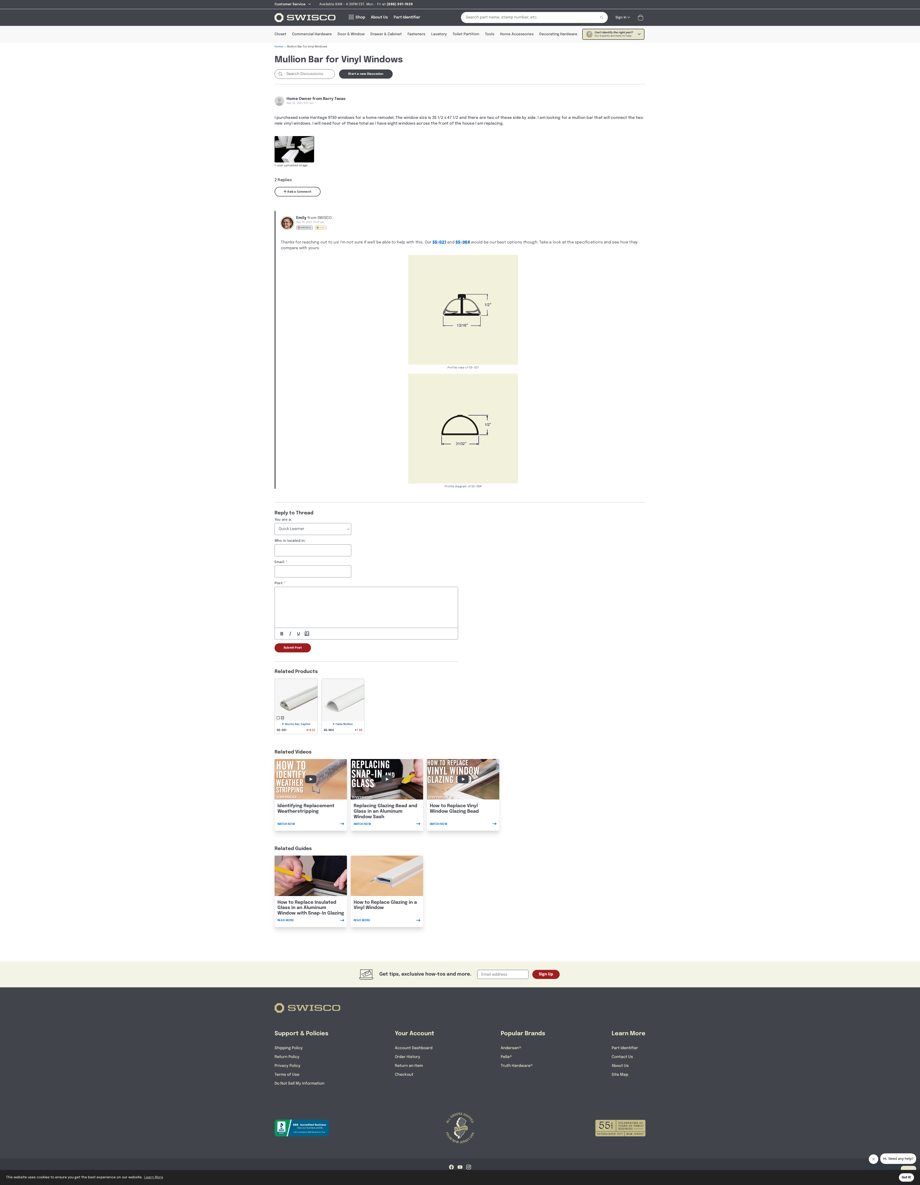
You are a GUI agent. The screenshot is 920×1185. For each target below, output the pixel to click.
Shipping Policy (289, 1048)
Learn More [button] (153, 1177)
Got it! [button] (906, 1177)
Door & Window (351, 34)
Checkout (404, 1075)
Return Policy (287, 1057)
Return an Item (409, 1066)
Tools (489, 34)
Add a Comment (299, 191)
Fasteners (416, 34)
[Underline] (298, 633)
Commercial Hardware (312, 34)
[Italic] (290, 633)
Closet (280, 34)
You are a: (283, 519)
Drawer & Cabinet (386, 34)
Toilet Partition (466, 34)
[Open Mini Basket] (641, 18)
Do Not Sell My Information (299, 1083)
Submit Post (293, 647)
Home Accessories (517, 34)
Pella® (506, 1057)
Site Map (620, 1075)
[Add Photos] (307, 633)
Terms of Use (287, 1075)
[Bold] (282, 633)
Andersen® (511, 1048)
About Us (620, 1066)
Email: (280, 562)
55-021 (439, 242)
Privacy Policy (287, 1066)
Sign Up (546, 974)
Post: (279, 583)
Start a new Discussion (365, 74)
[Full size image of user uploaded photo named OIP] (294, 149)
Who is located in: (290, 540)
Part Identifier (625, 1048)
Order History (407, 1057)
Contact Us (622, 1057)
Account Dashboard (413, 1048)
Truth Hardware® (517, 1066)
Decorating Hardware (558, 34)
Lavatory (439, 34)
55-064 (462, 242)
